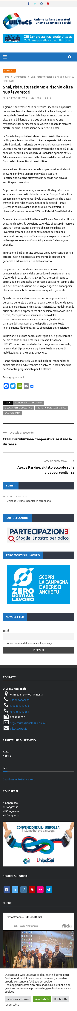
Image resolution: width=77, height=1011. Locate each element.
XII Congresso (11, 811)
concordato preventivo (28, 403)
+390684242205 (20, 700)
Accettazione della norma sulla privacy (29, 643)
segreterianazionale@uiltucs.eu (28, 723)
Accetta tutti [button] (42, 999)
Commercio (9, 70)
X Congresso (10, 802)
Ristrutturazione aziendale (51, 408)
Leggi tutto (12, 1004)
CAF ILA (7, 756)
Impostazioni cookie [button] (18, 999)
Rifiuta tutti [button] (60, 999)
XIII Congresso (11, 815)
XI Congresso (10, 807)
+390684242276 (19, 705)
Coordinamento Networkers (19, 779)
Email (6, 630)
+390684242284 (19, 711)
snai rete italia (12, 413)
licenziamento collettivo (18, 408)
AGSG (6, 751)
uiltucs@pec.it (18, 728)
